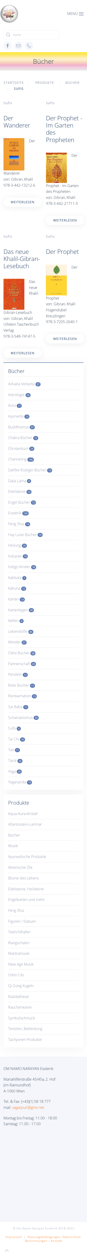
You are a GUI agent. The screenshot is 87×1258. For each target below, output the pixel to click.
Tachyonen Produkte (25, 1039)
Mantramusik (18, 953)
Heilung (17, 545)
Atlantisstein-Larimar (25, 824)
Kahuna (16, 588)
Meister (17, 642)
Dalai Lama (19, 480)
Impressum (13, 1237)
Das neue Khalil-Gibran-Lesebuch (21, 258)
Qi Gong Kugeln (21, 985)
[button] (75, 14)
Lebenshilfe (20, 631)
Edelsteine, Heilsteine (26, 888)
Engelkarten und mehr (26, 899)
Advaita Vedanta (23, 383)
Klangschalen (18, 942)
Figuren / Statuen (22, 921)
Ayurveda (18, 416)
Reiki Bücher (21, 685)
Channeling (20, 459)
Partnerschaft (21, 663)
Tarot (14, 760)
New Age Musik (21, 964)
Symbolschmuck (21, 1018)
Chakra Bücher (22, 437)
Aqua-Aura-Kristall (23, 813)
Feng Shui (18, 523)
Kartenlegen (20, 609)
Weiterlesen (23, 202)
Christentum (20, 448)
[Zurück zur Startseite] (9, 14)
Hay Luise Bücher (25, 534)
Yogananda (19, 782)
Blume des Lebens (23, 878)
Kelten (15, 620)
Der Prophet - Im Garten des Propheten (64, 129)
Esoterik (18, 512)
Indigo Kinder (21, 566)
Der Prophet (62, 251)
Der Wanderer (16, 121)
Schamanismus (23, 717)
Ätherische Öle (20, 867)
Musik (13, 845)
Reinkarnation (22, 695)
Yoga (14, 771)
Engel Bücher (21, 502)
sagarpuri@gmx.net (28, 1107)
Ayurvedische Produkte (27, 856)
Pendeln (17, 674)
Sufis (7, 103)
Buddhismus (21, 427)
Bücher (14, 835)
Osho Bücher (21, 652)
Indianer (17, 556)
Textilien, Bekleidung (25, 1028)
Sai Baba (17, 706)
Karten (16, 599)
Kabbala (16, 577)
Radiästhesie (18, 996)
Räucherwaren (20, 1007)
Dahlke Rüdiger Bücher (29, 470)
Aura (14, 405)
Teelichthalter (19, 931)
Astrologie (18, 394)
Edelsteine (19, 491)
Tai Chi (16, 739)
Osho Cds (16, 974)
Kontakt (56, 1241)
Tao (13, 749)
